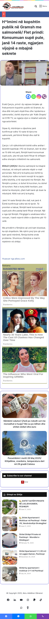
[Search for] (35, 7)
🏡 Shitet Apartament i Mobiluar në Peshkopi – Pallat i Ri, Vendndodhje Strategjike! (32, 520)
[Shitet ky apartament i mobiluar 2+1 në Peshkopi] (9, 573)
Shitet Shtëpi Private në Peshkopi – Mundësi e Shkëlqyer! (30, 537)
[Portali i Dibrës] (13, 6)
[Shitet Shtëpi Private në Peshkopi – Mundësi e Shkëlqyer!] (9, 540)
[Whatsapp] (33, 96)
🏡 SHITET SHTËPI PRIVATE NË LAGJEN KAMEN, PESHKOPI (31, 504)
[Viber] (44, 96)
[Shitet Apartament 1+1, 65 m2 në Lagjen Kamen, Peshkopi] (9, 557)
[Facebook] (28, 96)
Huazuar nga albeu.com (13, 258)
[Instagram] (38, 96)
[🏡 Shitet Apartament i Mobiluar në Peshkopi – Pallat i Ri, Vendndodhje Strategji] (9, 523)
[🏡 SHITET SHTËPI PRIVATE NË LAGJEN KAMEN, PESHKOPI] (9, 507)
